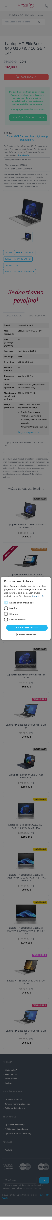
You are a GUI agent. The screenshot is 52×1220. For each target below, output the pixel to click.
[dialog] (26, 608)
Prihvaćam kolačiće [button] (27, 627)
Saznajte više (38, 596)
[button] (26, 634)
